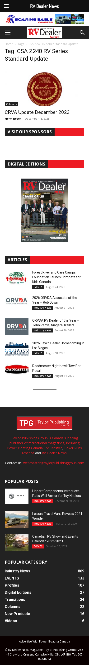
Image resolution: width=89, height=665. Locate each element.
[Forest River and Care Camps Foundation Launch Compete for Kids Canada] (16, 278)
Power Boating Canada (25, 448)
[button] (7, 32)
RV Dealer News (54, 453)
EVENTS (38, 287)
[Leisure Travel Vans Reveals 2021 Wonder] (16, 519)
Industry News (42, 307)
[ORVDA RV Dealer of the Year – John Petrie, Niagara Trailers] (16, 326)
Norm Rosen (13, 118)
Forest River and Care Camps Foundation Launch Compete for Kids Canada (56, 277)
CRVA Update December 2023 (37, 112)
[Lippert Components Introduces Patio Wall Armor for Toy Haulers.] (16, 496)
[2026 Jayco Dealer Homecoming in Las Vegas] (16, 349)
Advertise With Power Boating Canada (44, 641)
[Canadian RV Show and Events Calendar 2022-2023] (16, 542)
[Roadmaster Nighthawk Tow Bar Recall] (16, 372)
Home (9, 44)
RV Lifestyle (53, 448)
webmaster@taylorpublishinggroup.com (53, 463)
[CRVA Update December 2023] (44, 86)
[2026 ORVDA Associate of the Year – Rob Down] (16, 303)
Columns (11, 104)
